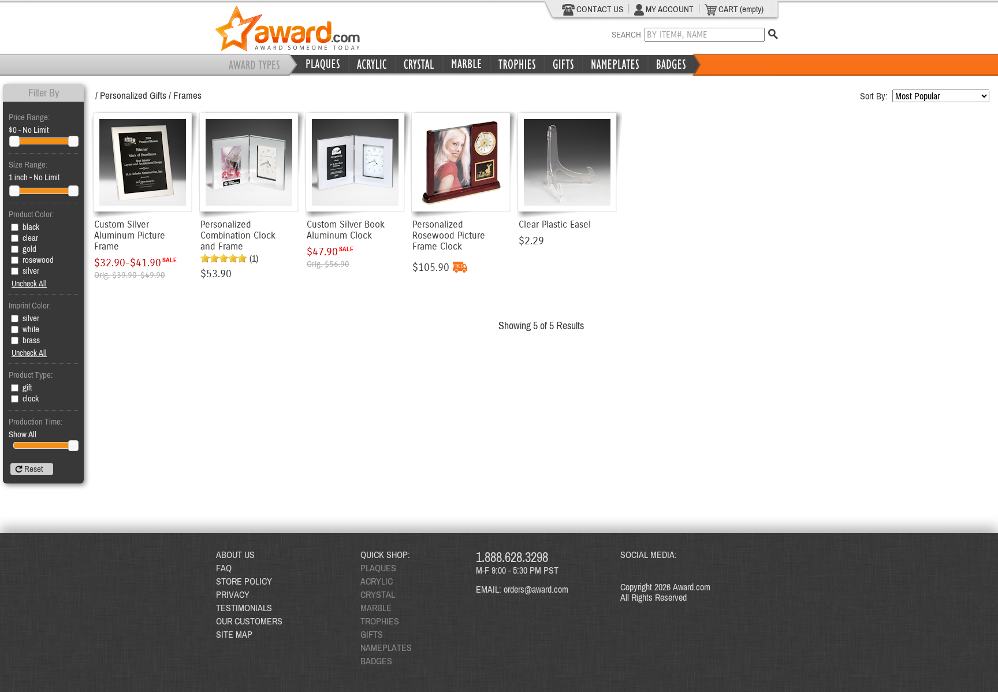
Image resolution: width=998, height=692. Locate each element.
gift (27, 387)
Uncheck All (29, 283)
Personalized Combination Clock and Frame (237, 235)
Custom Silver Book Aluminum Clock (346, 230)
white (31, 329)
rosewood (38, 260)
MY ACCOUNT (669, 9)
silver (31, 271)
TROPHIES (379, 621)
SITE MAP (234, 634)
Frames (187, 95)
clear (30, 238)
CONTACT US (599, 9)
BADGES (376, 661)
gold (29, 249)
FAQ (224, 568)
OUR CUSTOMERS (249, 621)
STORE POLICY (244, 581)
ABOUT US (235, 554)
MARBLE (376, 607)
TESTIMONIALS (244, 607)
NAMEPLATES (386, 647)
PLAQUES (378, 568)
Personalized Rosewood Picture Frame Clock (448, 235)
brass (31, 340)
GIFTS (371, 634)
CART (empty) (740, 9)
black (31, 227)
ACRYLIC (376, 581)
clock (31, 398)
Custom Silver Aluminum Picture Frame (129, 235)
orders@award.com (536, 589)
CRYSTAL (377, 594)
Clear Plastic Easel (555, 224)
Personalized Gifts (133, 95)
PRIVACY (233, 594)
